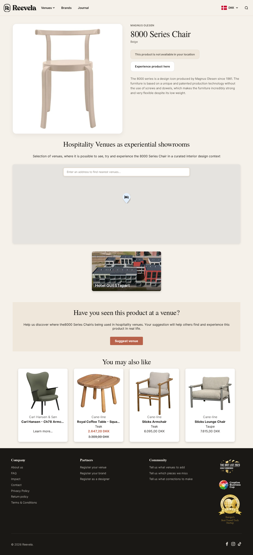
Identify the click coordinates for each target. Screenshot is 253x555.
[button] (126, 198)
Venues (46, 8)
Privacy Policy (20, 490)
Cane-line (99, 417)
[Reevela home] (19, 8)
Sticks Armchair (154, 422)
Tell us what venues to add (167, 467)
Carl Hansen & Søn (43, 417)
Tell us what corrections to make (171, 479)
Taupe (210, 426)
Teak (98, 426)
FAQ (14, 473)
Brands (66, 8)
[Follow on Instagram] (233, 545)
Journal (83, 8)
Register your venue (93, 467)
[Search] (246, 7)
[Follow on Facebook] (227, 545)
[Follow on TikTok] (239, 545)
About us (17, 467)
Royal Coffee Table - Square (98, 422)
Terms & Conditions (24, 502)
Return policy (19, 496)
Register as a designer (95, 479)
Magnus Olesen (142, 25)
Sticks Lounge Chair (210, 422)
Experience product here (152, 66)
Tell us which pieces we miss (168, 473)
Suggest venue (126, 341)
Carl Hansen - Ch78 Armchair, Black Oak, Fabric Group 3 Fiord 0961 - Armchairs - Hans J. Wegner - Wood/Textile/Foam (42, 422)
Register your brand (93, 473)
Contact (16, 485)
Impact (15, 479)
